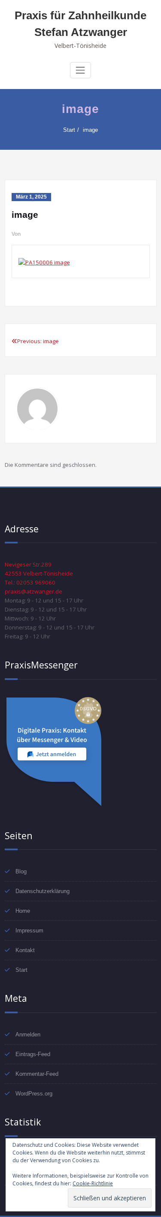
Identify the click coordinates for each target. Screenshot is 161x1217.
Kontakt (25, 950)
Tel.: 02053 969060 (30, 582)
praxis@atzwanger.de (33, 591)
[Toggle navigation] (80, 70)
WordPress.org (33, 1093)
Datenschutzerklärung (42, 891)
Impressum (29, 930)
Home (22, 911)
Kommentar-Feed (36, 1074)
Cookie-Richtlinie (93, 1183)
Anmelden (27, 1034)
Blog (21, 871)
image (90, 130)
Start (69, 130)
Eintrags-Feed (32, 1054)
